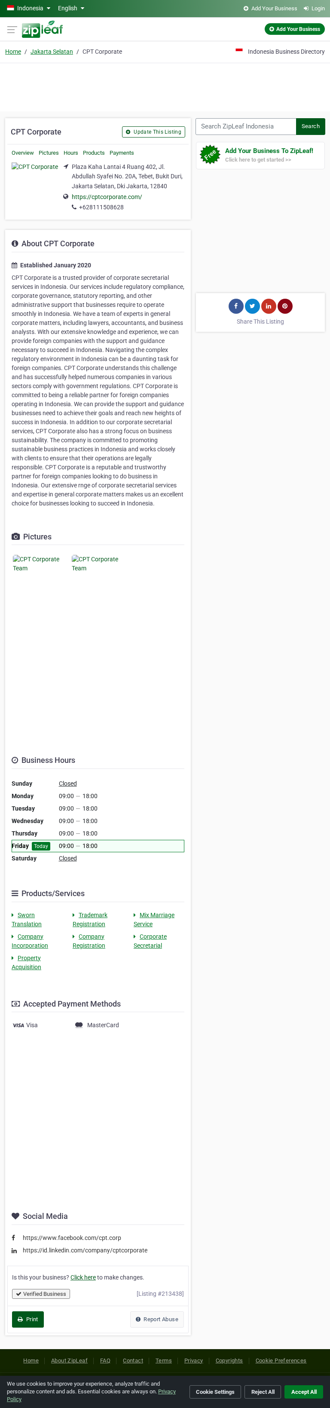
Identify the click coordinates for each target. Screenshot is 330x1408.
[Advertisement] (165, 86)
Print (31, 1319)
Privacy (193, 1360)
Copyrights (229, 1360)
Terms (164, 1360)
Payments (122, 153)
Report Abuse (160, 1319)
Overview (23, 153)
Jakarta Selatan (52, 51)
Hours (71, 153)
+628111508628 (101, 207)
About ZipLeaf (69, 1360)
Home (13, 51)
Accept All (304, 1392)
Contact (133, 1360)
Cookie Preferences (281, 1360)
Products (94, 153)
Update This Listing (156, 132)
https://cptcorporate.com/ (107, 196)
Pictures (49, 153)
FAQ (105, 1360)
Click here (83, 1277)
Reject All (263, 1392)
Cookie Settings (215, 1392)
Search (311, 126)
